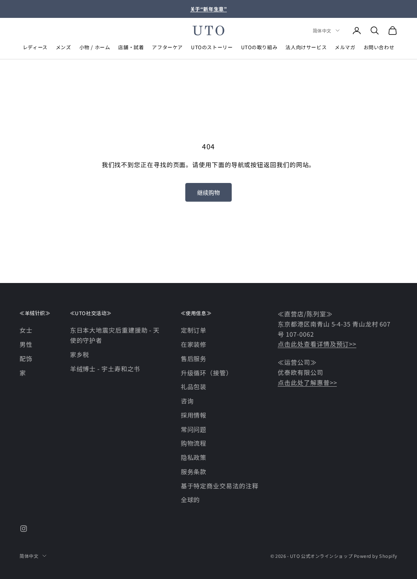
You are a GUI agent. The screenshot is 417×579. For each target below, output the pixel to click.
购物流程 (194, 443)
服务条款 (194, 471)
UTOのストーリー (212, 47)
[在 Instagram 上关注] (24, 529)
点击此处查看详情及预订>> (317, 344)
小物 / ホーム (94, 47)
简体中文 (322, 30)
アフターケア (167, 47)
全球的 (190, 499)
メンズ (63, 47)
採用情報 (194, 415)
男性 (26, 344)
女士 (26, 330)
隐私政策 (194, 457)
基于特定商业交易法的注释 (220, 485)
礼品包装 (194, 386)
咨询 (187, 400)
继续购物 (208, 192)
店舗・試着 (131, 47)
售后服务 (194, 358)
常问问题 (194, 429)
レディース (35, 47)
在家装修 (194, 344)
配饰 (26, 358)
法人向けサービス (306, 47)
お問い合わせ (379, 47)
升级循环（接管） (207, 372)
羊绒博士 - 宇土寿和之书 (105, 368)
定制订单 (194, 330)
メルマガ (345, 47)
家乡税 (80, 354)
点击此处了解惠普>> (307, 382)
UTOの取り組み (259, 47)
